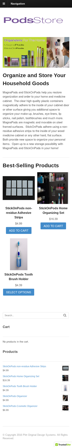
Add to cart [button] (18, 230)
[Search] (64, 315)
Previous (9, 53)
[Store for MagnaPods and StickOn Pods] (34, 23)
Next (63, 53)
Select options (18, 292)
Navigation (18, 3)
